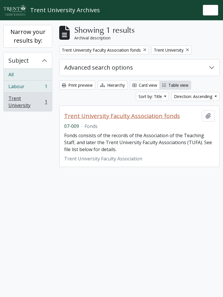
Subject (18, 60)
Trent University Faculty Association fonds (122, 116)
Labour (27, 88)
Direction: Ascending (193, 96)
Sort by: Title (151, 96)
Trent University (27, 101)
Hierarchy (115, 85)
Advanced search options (98, 67)
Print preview (80, 85)
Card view (147, 85)
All (11, 74)
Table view (177, 85)
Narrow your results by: (28, 36)
